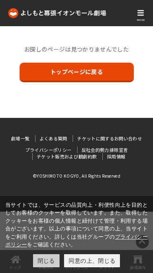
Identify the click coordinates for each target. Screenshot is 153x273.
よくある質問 (53, 138)
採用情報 (116, 156)
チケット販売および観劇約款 (67, 156)
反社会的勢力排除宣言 (105, 150)
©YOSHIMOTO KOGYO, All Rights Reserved (76, 176)
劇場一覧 (20, 138)
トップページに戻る (76, 72)
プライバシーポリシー (48, 150)
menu (141, 20)
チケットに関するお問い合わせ (109, 138)
